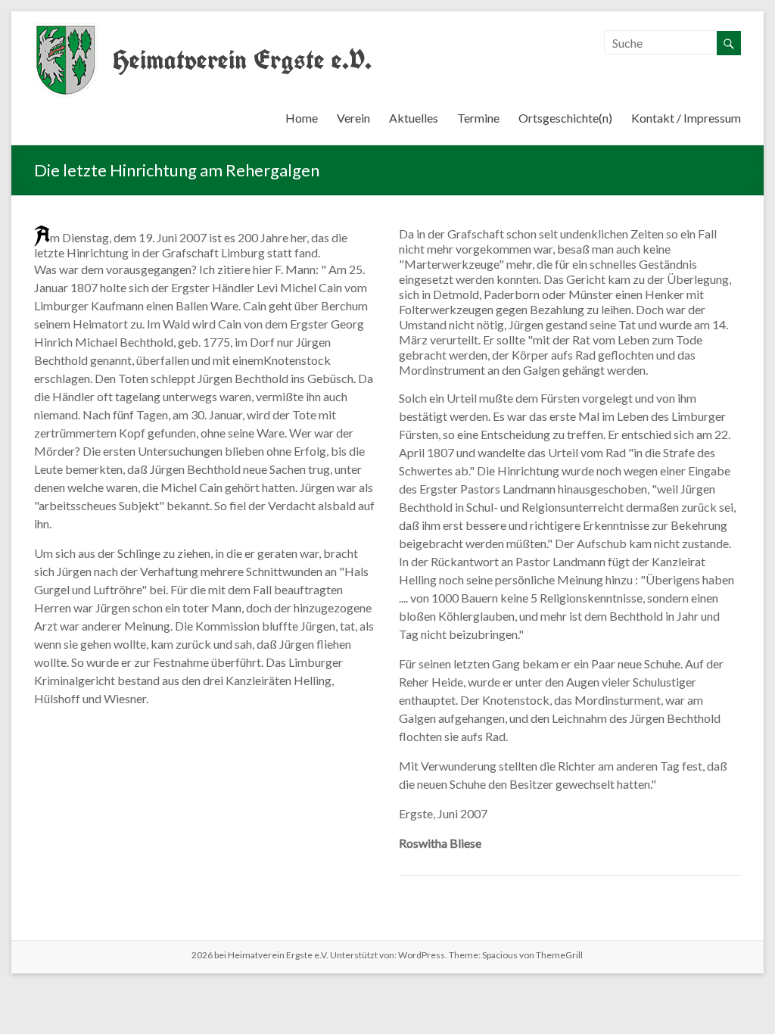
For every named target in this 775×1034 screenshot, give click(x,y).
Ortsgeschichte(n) (565, 118)
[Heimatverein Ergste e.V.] (66, 30)
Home (301, 118)
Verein (353, 118)
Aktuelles (413, 118)
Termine (478, 118)
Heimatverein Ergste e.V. (242, 59)
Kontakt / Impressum (686, 118)
